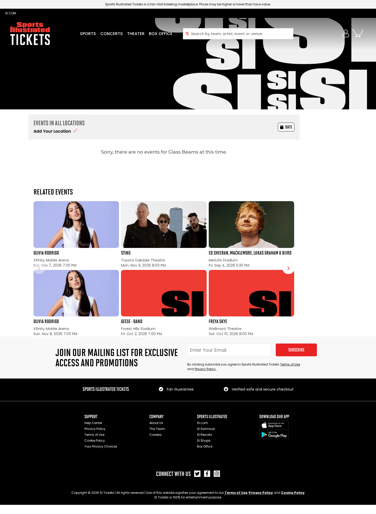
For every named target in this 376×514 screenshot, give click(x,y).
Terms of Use (290, 364)
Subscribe (296, 349)
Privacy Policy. (205, 369)
